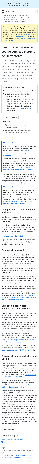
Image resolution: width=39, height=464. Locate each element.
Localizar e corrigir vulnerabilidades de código (18, 17)
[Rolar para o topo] (35, 460)
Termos (17, 455)
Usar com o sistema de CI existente (14, 21)
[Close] (33, 3)
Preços (3, 457)
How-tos (28, 15)
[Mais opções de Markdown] (19, 117)
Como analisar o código (13, 250)
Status (31, 455)
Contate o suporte (8, 442)
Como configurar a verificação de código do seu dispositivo (17, 153)
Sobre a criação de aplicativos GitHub (21, 340)
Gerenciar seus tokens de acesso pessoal (15, 342)
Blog (24, 457)
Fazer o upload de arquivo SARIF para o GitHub (17, 350)
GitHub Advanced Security (25, 108)
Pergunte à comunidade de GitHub (13, 439)
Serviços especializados (14, 457)
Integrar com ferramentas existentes (15, 19)
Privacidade (24, 455)
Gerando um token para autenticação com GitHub (14, 307)
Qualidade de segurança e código (14, 15)
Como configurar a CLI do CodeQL (13, 236)
